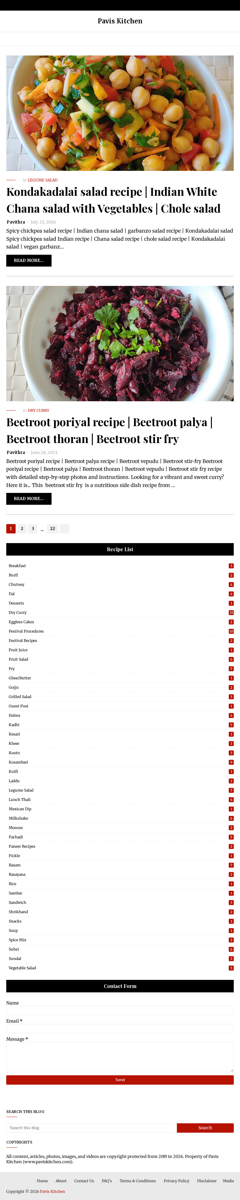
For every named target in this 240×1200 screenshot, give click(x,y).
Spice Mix (120, 939)
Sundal (120, 958)
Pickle (120, 855)
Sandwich (120, 902)
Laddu (120, 780)
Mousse (120, 827)
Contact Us (84, 1180)
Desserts (120, 603)
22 (52, 528)
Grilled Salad (120, 696)
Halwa (120, 715)
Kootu (120, 752)
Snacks (120, 921)
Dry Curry (121, 612)
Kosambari (120, 762)
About (61, 1180)
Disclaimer (207, 1180)
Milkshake (120, 818)
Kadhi (120, 724)
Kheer (120, 743)
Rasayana (120, 874)
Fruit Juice (120, 650)
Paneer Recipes (120, 846)
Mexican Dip (120, 809)
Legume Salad (120, 790)
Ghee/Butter (120, 678)
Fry (120, 668)
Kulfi (120, 771)
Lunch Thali (120, 799)
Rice (120, 883)
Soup (120, 930)
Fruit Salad (120, 659)
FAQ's (107, 1180)
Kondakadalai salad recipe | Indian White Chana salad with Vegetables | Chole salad (113, 199)
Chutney (120, 584)
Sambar (120, 893)
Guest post (120, 706)
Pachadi (120, 837)
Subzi (120, 949)
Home (42, 1180)
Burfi (120, 575)
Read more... (29, 260)
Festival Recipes (120, 640)
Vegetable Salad (120, 968)
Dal (120, 593)
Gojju (120, 687)
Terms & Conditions (138, 1180)
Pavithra (16, 222)
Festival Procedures (121, 631)
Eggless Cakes (120, 621)
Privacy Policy (176, 1180)
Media (228, 1180)
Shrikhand (120, 911)
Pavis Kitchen (52, 1191)
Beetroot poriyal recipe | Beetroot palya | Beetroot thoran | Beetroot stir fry (109, 430)
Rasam (120, 865)
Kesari (120, 734)
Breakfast (120, 565)
